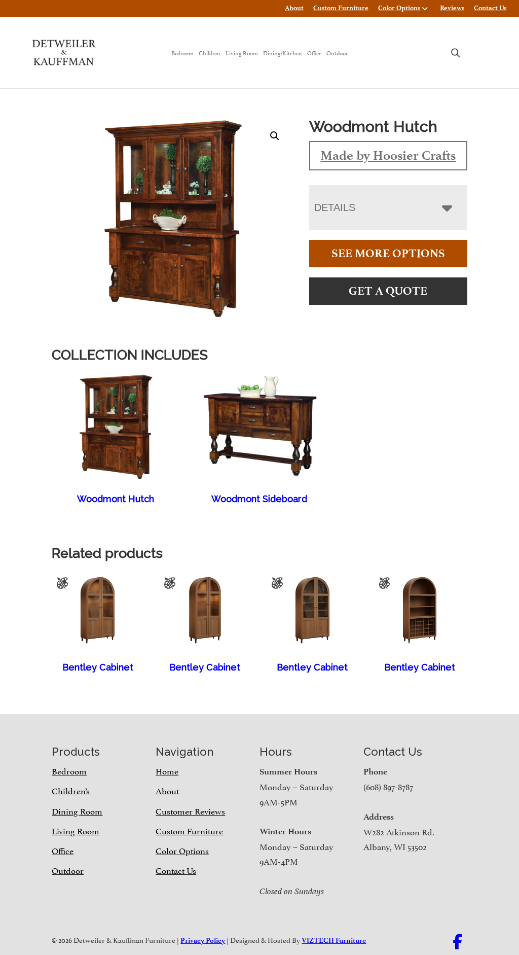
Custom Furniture (340, 8)
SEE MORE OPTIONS (388, 253)
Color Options (399, 8)
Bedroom (182, 52)
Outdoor (337, 52)
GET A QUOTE (388, 291)
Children (209, 52)
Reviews (452, 8)
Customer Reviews (190, 810)
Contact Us (490, 8)
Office (314, 52)
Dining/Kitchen (282, 52)
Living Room (242, 52)
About (294, 8)
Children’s (71, 790)
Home (167, 770)
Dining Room (77, 810)
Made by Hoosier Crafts (388, 155)
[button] (275, 136)
